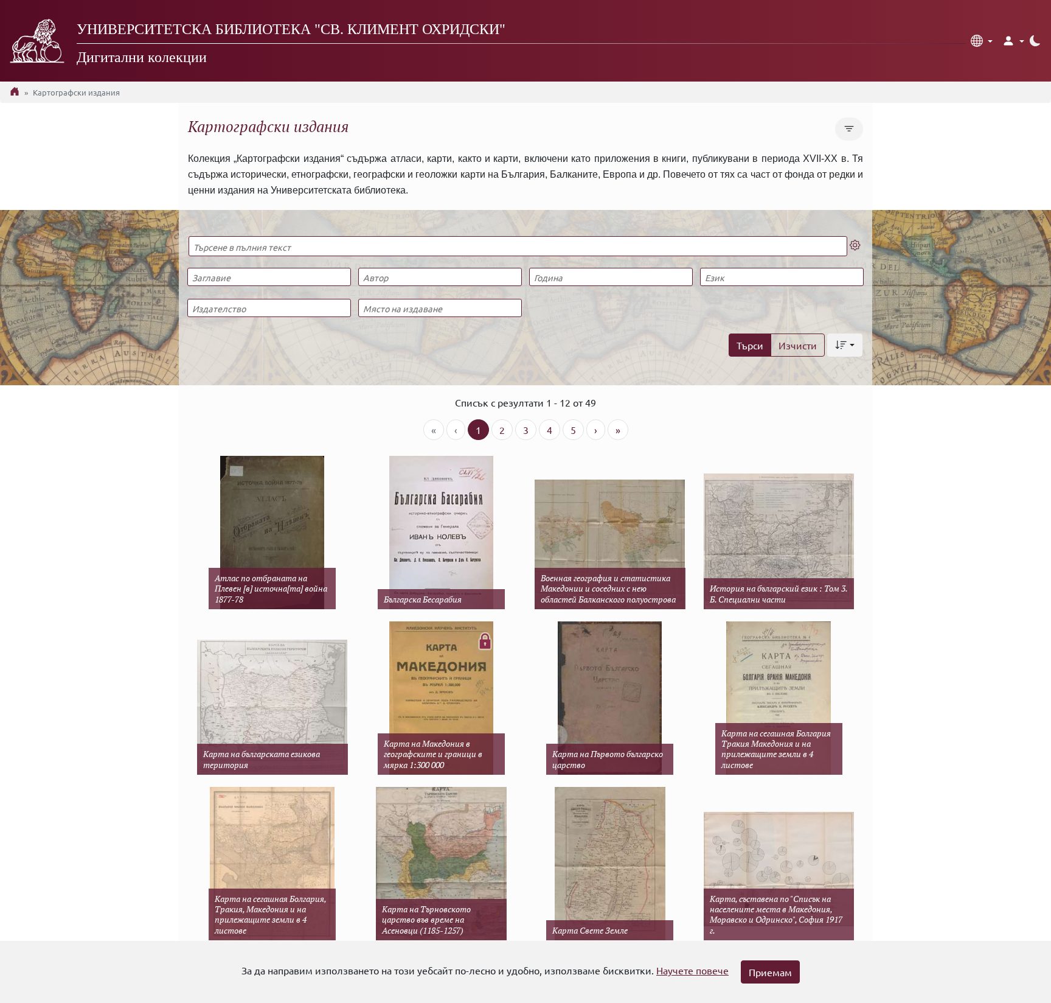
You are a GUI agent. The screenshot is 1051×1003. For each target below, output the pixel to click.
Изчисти (798, 345)
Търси (750, 345)
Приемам (770, 972)
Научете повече (692, 970)
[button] (981, 41)
